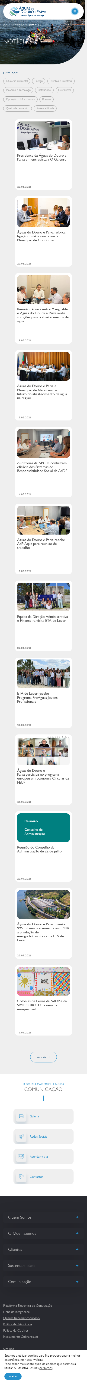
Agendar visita (39, 1156)
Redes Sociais (38, 1136)
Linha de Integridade (16, 1312)
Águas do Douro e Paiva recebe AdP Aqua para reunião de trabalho (41, 544)
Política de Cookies (15, 1330)
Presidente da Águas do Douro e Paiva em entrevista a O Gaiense (42, 157)
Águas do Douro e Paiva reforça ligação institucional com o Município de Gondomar (41, 236)
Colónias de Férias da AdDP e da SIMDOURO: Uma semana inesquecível (42, 1005)
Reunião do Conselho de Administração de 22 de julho (39, 849)
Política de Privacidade (17, 1324)
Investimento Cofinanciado (20, 1336)
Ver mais (41, 1057)
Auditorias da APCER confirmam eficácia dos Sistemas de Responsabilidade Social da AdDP (42, 467)
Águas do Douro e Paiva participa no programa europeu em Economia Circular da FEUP (43, 776)
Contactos (36, 1177)
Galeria (34, 1116)
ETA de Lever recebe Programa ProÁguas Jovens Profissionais (37, 697)
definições (45, 1368)
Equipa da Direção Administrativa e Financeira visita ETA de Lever (42, 618)
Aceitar (13, 1376)
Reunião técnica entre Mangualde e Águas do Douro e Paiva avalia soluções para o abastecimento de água (43, 315)
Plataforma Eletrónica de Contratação (27, 1305)
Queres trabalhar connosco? (21, 1318)
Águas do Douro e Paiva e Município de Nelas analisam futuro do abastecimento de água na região (42, 392)
